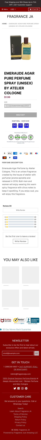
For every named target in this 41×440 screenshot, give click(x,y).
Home (4, 24)
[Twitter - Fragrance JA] (15, 388)
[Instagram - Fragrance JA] (22, 388)
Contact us (20, 425)
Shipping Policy (20, 417)
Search (20, 408)
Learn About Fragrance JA (20, 411)
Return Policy (20, 420)
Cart (35, 9)
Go (36, 353)
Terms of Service (20, 414)
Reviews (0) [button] (7, 206)
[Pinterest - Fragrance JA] (26, 388)
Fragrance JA (20, 16)
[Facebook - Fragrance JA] (18, 388)
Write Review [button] (20, 210)
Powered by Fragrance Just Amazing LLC (20, 433)
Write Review (20, 241)
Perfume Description (12, 163)
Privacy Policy (20, 422)
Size (5, 102)
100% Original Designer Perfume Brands (19, 378)
